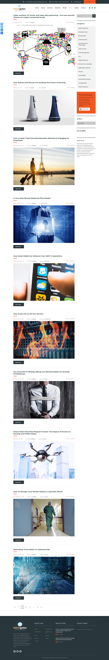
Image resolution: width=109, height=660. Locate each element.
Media (65, 8)
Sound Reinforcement (84, 79)
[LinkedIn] (1, 30)
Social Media (81, 75)
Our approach (48, 629)
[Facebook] (1, 24)
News (70, 8)
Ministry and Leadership (85, 64)
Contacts (36, 641)
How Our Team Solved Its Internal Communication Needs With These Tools (65, 631)
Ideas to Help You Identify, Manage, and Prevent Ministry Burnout (65, 638)
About (43, 8)
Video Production (83, 86)
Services (50, 8)
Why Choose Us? (48, 632)
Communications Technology (83, 44)
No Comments (71, 22)
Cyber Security (82, 49)
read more (18, 73)
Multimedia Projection (84, 67)
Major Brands (37, 631)
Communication (82, 39)
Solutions (58, 8)
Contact (83, 8)
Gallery (77, 8)
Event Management (83, 52)
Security (80, 71)
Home (37, 8)
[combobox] (86, 123)
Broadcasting (82, 35)
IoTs (79, 56)
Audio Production (83, 28)
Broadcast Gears (83, 32)
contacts (85, 109)
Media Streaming (83, 60)
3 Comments (72, 87)
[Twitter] (1, 27)
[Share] (1, 33)
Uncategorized (82, 83)
